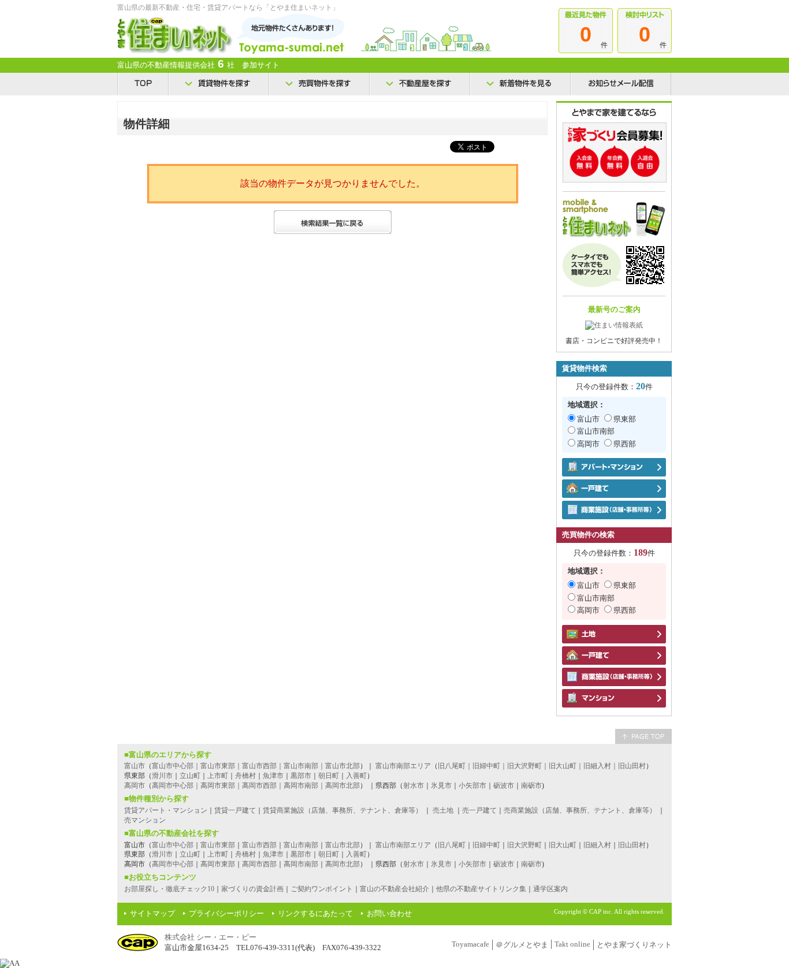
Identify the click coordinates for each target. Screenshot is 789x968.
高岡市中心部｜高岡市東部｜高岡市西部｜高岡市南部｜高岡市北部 (256, 785)
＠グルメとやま (522, 944)
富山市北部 (342, 845)
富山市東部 (217, 845)
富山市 (588, 419)
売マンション (145, 820)
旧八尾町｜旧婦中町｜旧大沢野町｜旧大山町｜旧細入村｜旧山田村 (542, 766)
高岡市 (588, 444)
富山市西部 (259, 845)
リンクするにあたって (315, 913)
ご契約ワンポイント (322, 889)
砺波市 (503, 785)
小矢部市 (472, 785)
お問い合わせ (389, 913)
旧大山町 (562, 845)
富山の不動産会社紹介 (394, 889)
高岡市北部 (342, 864)
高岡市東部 (217, 864)
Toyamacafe (470, 944)
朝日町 (328, 776)
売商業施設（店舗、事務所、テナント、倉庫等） (580, 810)
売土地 (443, 810)
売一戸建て (479, 810)
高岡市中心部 (172, 864)
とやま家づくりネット (634, 944)
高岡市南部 (301, 864)
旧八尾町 (452, 845)
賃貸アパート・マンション (165, 810)
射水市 (413, 785)
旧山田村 (632, 845)
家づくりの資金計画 (252, 889)
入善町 (356, 776)
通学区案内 (550, 889)
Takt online (572, 944)
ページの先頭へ (643, 736)
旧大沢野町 (524, 845)
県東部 (624, 419)
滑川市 (162, 776)
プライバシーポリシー (226, 913)
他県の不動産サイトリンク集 (481, 889)
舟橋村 (245, 776)
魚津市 (273, 776)
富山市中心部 (172, 845)
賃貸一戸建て (235, 810)
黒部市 (301, 776)
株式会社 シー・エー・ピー (210, 937)
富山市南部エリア (403, 766)
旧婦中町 (486, 845)
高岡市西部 (259, 864)
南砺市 (531, 785)
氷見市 (441, 785)
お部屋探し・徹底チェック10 (169, 889)
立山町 (190, 776)
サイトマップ (152, 913)
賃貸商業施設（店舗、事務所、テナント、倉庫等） (342, 810)
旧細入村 (597, 845)
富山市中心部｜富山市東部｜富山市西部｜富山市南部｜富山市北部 (256, 766)
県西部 (624, 444)
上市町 (217, 776)
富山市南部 (596, 431)
